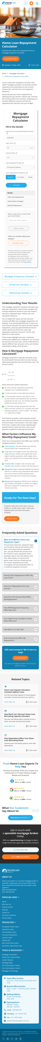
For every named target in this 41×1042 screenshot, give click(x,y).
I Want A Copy (18, 228)
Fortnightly (20, 177)
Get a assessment (20, 857)
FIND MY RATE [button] (12, 519)
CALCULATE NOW (11, 59)
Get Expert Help (18, 243)
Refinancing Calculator (19, 293)
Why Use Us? (6, 904)
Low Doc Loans (7, 938)
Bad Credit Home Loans (10, 943)
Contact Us (6, 912)
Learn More (8, 702)
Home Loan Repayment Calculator (16, 76)
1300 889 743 (14, 1010)
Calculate (16, 185)
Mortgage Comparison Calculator (19, 276)
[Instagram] (16, 1038)
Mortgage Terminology (10, 971)
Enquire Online (7, 907)
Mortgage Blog (7, 963)
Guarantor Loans (8, 929)
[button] (37, 3)
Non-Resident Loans (9, 932)
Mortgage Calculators (17, 73)
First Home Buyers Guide (11, 965)
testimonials (19, 818)
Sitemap (5, 910)
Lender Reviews (7, 960)
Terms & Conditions (9, 915)
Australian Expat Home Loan (12, 946)
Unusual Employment (9, 935)
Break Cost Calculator (20, 284)
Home (4, 73)
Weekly (30, 177)
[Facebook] (3, 1038)
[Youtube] (7, 1038)
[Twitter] (12, 1038)
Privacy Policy (27, 262)
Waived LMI (6, 940)
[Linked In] (20, 1038)
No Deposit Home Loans (10, 927)
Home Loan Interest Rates (11, 957)
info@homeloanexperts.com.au (18, 1021)
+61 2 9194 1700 (16, 1014)
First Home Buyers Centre (11, 968)
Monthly (10, 177)
